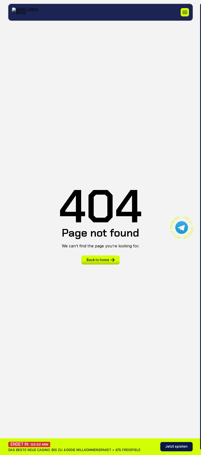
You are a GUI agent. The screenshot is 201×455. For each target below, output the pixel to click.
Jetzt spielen (176, 446)
